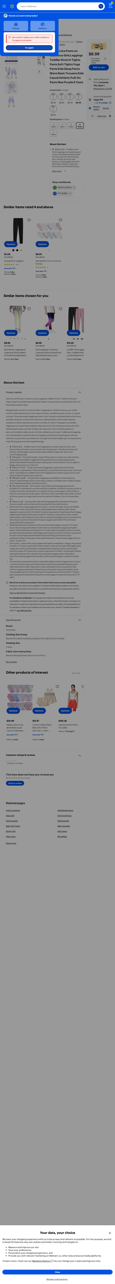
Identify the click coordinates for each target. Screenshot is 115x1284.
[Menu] (4, 6)
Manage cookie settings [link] (56, 1279)
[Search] (101, 6)
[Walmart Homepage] (12, 6)
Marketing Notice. (41, 1261)
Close (57, 1272)
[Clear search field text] (97, 6)
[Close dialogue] (110, 1233)
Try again (29, 48)
